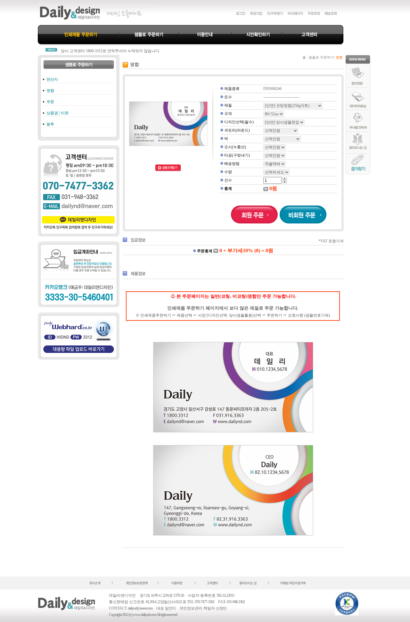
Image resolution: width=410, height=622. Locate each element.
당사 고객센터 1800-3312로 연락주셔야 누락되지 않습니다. (110, 51)
